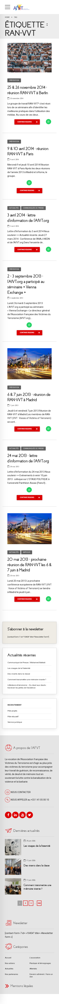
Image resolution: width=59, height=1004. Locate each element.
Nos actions (10, 963)
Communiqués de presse (33, 208)
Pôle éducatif (13, 716)
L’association (35, 958)
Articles (26, 552)
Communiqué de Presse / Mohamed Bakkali (26, 662)
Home (7, 17)
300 (39, 903)
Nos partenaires (11, 974)
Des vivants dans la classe (19, 674)
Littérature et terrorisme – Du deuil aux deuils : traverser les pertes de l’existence (27, 686)
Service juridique (15, 722)
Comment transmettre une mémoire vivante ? (27, 679)
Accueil (8, 958)
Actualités (14, 208)
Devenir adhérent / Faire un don (41, 975)
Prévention (14, 80)
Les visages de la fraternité (19, 668)
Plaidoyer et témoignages (40, 963)
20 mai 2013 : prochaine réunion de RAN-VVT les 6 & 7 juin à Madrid (29, 564)
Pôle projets (12, 711)
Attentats (33, 968)
